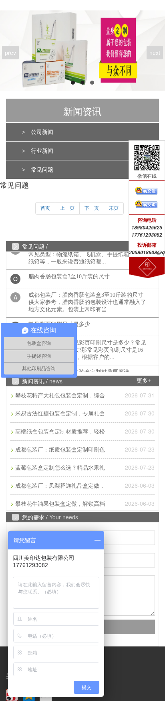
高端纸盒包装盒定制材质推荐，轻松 (60, 432)
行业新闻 (42, 151)
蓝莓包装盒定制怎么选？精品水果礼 (60, 468)
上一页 (67, 208)
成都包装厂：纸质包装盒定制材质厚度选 (78, 369)
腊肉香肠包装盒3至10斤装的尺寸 (69, 274)
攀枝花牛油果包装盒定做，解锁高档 (60, 504)
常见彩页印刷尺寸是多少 (59, 321)
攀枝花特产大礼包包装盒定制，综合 (60, 396)
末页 (114, 208)
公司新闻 (42, 132)
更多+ (144, 381)
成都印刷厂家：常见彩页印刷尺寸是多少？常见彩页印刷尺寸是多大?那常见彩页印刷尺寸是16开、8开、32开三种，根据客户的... (87, 347)
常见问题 (42, 170)
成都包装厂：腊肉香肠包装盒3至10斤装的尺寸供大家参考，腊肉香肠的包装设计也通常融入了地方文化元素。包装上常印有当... (87, 299)
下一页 (92, 208)
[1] (82, 50)
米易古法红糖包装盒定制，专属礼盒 (60, 414)
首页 (45, 208)
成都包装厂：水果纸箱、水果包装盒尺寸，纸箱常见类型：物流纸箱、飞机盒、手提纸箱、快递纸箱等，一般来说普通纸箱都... (87, 251)
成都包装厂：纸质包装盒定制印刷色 (60, 450)
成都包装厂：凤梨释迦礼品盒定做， (60, 486)
